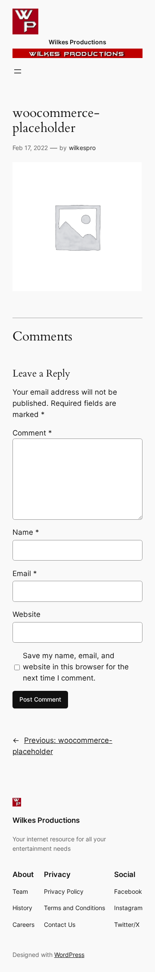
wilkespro (82, 147)
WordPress (69, 954)
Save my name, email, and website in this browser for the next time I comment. (76, 666)
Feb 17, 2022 (30, 147)
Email (24, 573)
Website (26, 614)
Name (25, 532)
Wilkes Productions (77, 42)
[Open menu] (17, 71)
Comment (32, 433)
